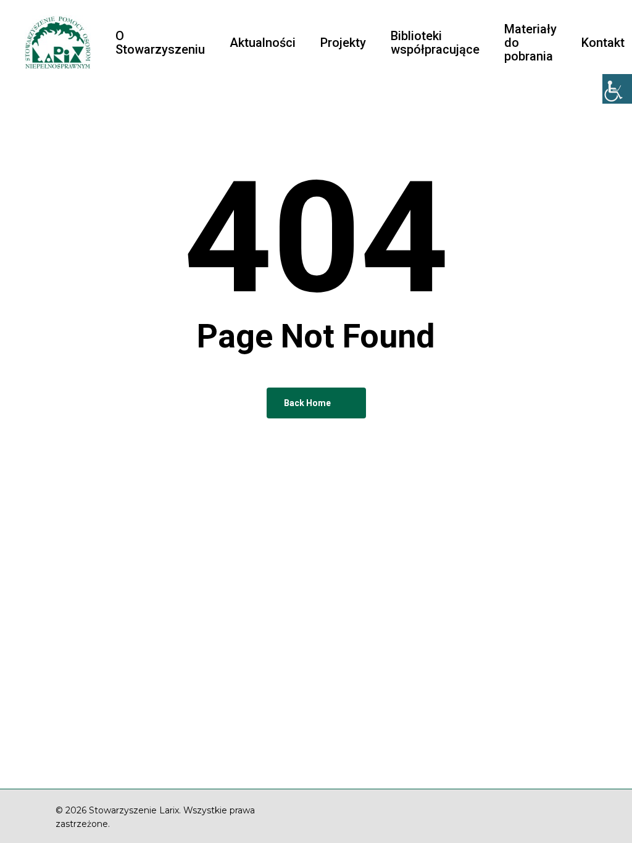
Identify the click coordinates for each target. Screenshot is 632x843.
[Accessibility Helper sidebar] (617, 89)
